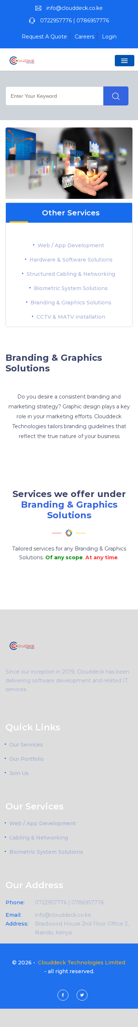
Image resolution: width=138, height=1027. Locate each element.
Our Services (26, 744)
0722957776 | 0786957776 (74, 20)
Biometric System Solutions (71, 288)
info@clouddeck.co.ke (74, 8)
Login (109, 36)
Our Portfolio (26, 759)
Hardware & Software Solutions (71, 259)
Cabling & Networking (38, 837)
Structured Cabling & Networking (70, 274)
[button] (124, 60)
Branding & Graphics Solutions (71, 302)
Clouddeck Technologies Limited (81, 962)
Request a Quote (44, 36)
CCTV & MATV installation (70, 317)
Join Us (19, 773)
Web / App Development (71, 245)
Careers (84, 36)
